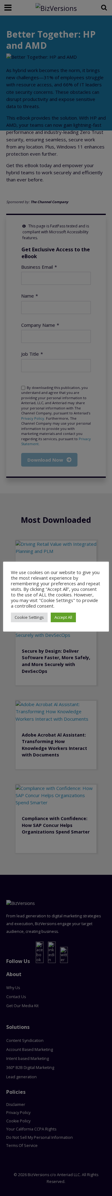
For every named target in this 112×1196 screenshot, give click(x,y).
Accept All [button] (63, 617)
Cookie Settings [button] (29, 617)
